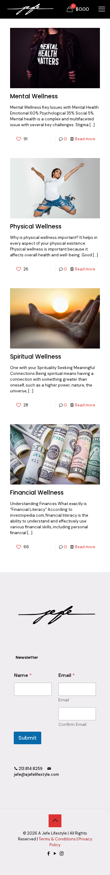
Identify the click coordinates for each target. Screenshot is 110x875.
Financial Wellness (37, 492)
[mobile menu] (102, 9)
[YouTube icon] (55, 853)
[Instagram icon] (61, 853)
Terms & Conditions (57, 839)
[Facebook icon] (48, 853)
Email (63, 700)
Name (23, 675)
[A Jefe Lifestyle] (29, 9)
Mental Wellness (34, 96)
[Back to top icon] (55, 820)
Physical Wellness (35, 226)
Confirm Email (72, 724)
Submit (27, 737)
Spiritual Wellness (35, 357)
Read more (85, 138)
